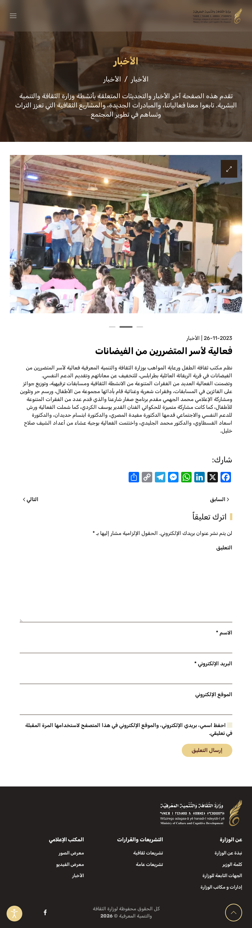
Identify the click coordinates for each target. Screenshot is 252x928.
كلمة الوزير (232, 864)
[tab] (139, 326)
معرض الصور (71, 853)
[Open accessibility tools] (14, 913)
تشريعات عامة (149, 864)
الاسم (224, 633)
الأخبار (193, 338)
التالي (32, 499)
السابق (217, 499)
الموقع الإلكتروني (213, 694)
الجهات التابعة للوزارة (222, 875)
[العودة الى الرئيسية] (217, 16)
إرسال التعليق (207, 750)
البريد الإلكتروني (213, 663)
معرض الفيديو (70, 864)
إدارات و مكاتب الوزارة (221, 887)
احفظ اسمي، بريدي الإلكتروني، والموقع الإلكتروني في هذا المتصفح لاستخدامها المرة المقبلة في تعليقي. (128, 729)
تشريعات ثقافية (148, 853)
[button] (13, 16)
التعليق (224, 547)
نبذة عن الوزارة (228, 853)
